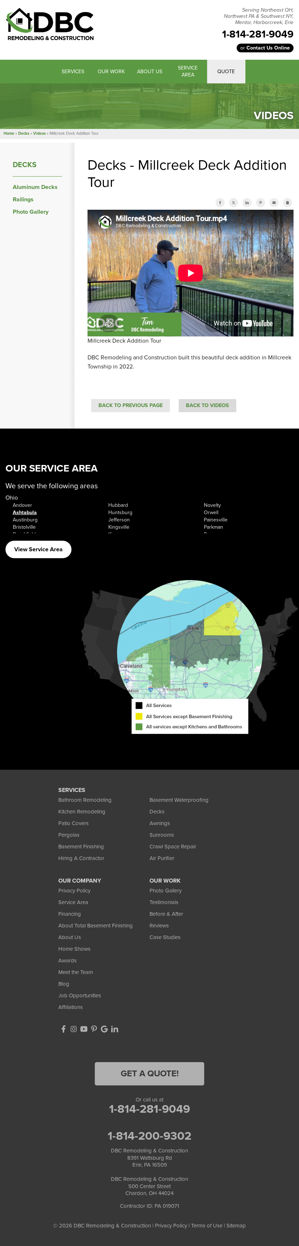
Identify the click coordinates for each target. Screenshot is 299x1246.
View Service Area (38, 549)
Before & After (166, 914)
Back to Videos (207, 405)
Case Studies (165, 937)
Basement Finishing (81, 846)
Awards (67, 960)
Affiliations (70, 1007)
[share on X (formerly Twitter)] (233, 202)
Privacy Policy (74, 890)
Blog (63, 984)
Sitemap (236, 1225)
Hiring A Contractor (81, 858)
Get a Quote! (150, 1073)
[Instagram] (73, 1029)
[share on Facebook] (220, 202)
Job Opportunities (79, 995)
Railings (23, 199)
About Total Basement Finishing (95, 925)
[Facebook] (63, 1029)
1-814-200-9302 (149, 1136)
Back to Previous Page (130, 405)
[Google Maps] (104, 1029)
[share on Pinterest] (260, 202)
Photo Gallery (30, 212)
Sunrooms (162, 835)
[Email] (274, 202)
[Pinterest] (94, 1029)
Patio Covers (73, 823)
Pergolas (68, 835)
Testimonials (164, 902)
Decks (24, 165)
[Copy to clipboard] (287, 202)
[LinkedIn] (114, 1029)
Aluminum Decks (35, 187)
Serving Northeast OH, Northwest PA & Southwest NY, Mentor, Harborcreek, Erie (259, 16)
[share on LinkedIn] (247, 202)
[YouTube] (83, 1029)
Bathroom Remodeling (85, 800)
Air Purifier (162, 858)
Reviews (159, 925)
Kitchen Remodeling (81, 811)
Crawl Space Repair (173, 846)
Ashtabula (25, 512)
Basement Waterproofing (179, 800)
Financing (69, 914)
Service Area (73, 902)
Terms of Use (206, 1225)
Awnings (160, 823)
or (265, 48)
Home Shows (74, 949)
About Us (69, 937)
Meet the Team (75, 972)
